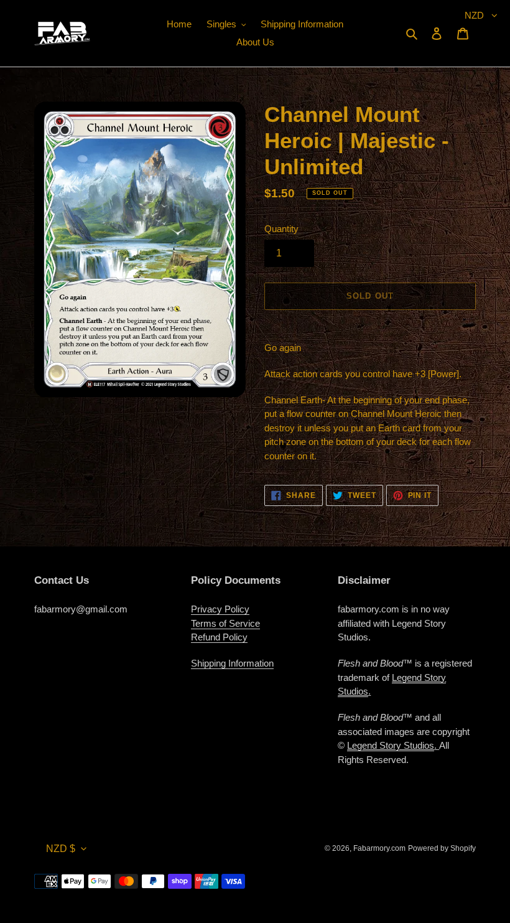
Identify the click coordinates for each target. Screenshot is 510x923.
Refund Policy (219, 637)
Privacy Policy (220, 609)
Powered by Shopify (442, 848)
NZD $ (60, 848)
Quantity (281, 228)
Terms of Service (225, 623)
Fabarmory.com (379, 848)
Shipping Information (232, 663)
